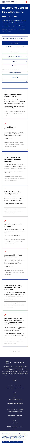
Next (18, 351)
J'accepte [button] (19, 441)
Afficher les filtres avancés (16, 47)
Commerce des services (15, 411)
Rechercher (15, 43)
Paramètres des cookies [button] (9, 441)
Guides (15, 421)
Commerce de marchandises (15, 409)
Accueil (15, 397)
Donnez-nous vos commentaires (15, 388)
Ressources (15, 423)
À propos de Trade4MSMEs (15, 399)
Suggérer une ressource (15, 386)
